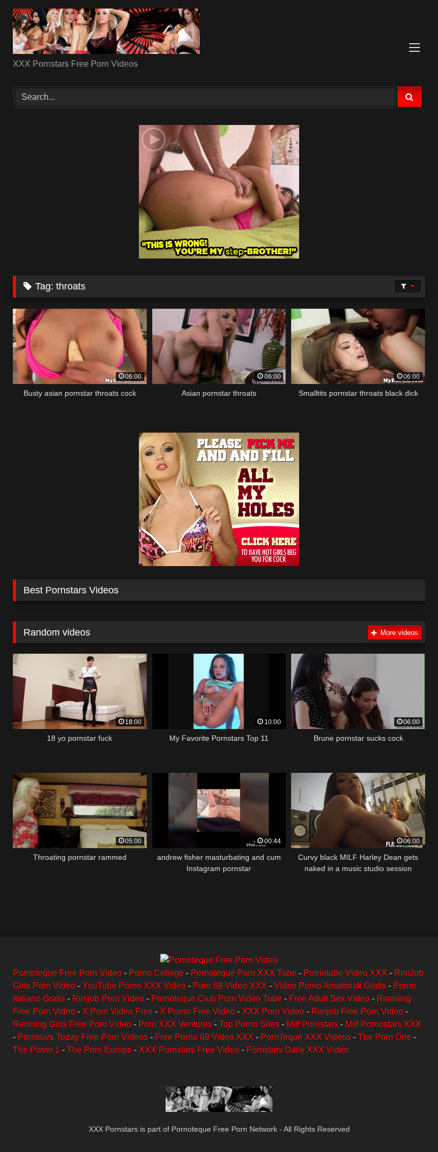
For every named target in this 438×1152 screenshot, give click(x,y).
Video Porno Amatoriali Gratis (330, 985)
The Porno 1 (36, 1049)
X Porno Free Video (197, 1011)
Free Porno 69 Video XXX (204, 1036)
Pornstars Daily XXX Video (297, 1049)
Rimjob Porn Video (108, 998)
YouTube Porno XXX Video (134, 985)
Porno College (156, 972)
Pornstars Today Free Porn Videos (83, 1036)
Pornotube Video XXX (345, 972)
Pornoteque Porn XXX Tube (243, 972)
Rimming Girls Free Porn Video (72, 1024)
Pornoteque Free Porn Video (67, 972)
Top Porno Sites (249, 1024)
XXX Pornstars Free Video (189, 1049)
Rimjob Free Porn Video (357, 1011)
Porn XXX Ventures (175, 1024)
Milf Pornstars (312, 1024)
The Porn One (384, 1036)
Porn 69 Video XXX (230, 985)
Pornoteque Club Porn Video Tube (216, 998)
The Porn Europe (99, 1049)
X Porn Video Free (117, 1011)
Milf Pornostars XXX (383, 1024)
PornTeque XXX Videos (306, 1036)
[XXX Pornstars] (219, 33)
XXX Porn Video (273, 1011)
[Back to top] (405, 1120)
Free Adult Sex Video (329, 998)
